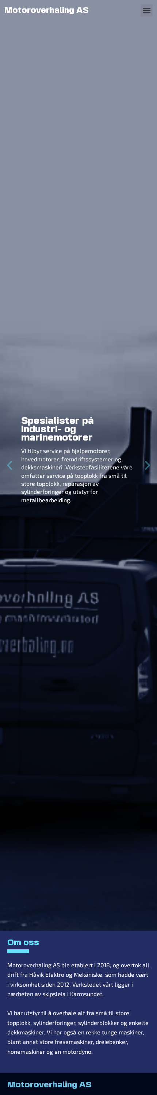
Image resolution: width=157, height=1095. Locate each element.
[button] (147, 10)
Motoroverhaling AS (46, 10)
